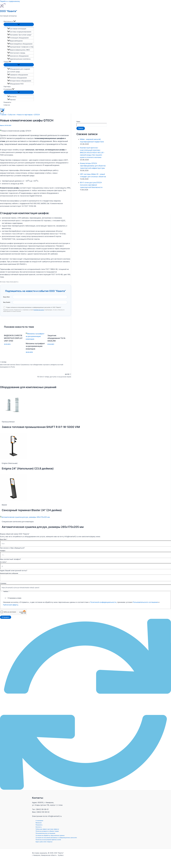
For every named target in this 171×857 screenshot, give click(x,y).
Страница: (3, 583)
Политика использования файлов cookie (48, 839)
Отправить (5, 617)
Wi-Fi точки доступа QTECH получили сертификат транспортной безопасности (91, 185)
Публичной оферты (10, 605)
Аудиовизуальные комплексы (20, 59)
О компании (8, 89)
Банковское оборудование (19, 56)
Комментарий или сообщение (9, 573)
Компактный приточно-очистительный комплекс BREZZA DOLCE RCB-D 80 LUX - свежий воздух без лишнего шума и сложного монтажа (92, 152)
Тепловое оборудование (18, 78)
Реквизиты (7, 102)
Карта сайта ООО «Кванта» (44, 841)
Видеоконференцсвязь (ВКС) (20, 50)
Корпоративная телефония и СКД (21, 47)
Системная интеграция (18, 29)
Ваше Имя (3, 539)
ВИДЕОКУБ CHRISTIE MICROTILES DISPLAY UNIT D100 (13, 338)
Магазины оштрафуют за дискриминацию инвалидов (35, 346)
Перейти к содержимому (10, 1)
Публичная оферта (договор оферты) (47, 829)
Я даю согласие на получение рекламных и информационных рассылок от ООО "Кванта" (33, 307)
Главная (3, 115)
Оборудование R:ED (17, 84)
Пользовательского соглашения (145, 602)
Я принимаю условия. (15, 598)
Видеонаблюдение (16, 41)
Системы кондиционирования (20, 32)
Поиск (78, 121)
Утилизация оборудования (19, 38)
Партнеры (7, 86)
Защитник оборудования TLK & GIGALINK (56, 338)
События (7, 105)
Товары (6, 62)
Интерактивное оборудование (20, 81)
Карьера (13, 99)
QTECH (37, 115)
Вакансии (39, 822)
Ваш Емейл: (6, 302)
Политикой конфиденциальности (103, 602)
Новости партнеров (24, 115)
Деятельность (8, 21)
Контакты (13, 96)
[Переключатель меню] (19, 24)
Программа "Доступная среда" (21, 35)
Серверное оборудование (19, 75)
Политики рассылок (38, 309)
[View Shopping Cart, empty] (2, 111)
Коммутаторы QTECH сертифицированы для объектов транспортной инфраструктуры (93, 165)
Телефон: (3, 550)
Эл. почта (3, 562)
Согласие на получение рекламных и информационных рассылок (56, 837)
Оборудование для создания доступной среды (18, 70)
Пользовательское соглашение (45, 833)
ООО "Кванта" (8, 11)
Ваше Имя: (6, 297)
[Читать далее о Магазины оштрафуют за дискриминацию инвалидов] (35, 339)
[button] (14, 21)
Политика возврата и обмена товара (47, 831)
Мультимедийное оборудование (21, 44)
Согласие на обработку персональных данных (50, 835)
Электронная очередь (17, 53)
